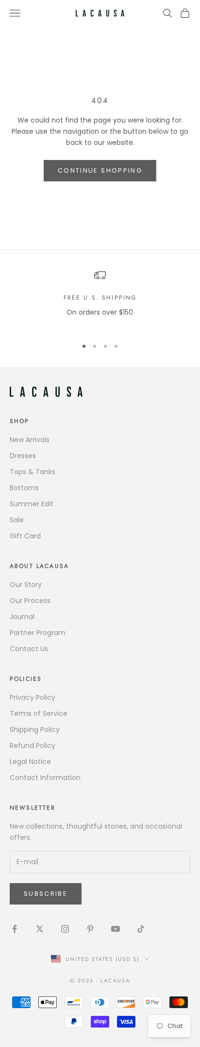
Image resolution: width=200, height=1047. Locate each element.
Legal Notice (30, 761)
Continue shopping (100, 170)
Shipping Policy (35, 729)
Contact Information (45, 777)
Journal (22, 616)
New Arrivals (30, 439)
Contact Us (29, 649)
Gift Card (25, 536)
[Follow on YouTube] (115, 929)
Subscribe (45, 893)
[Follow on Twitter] (40, 929)
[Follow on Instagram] (65, 929)
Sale (17, 520)
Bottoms (24, 488)
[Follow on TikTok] (141, 929)
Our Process (30, 600)
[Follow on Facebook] (14, 929)
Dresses (23, 456)
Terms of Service (38, 713)
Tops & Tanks (32, 472)
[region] (100, 299)
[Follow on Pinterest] (90, 929)
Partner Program (38, 633)
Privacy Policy (32, 697)
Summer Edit (31, 504)
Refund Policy (32, 745)
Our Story (26, 584)
